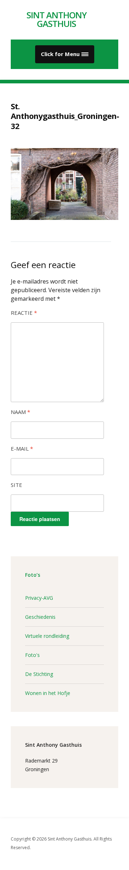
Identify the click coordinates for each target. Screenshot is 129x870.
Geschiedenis (40, 616)
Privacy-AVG (39, 597)
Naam (20, 411)
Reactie (24, 312)
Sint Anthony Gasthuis (57, 19)
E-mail (22, 448)
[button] (64, 54)
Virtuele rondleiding (47, 635)
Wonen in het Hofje (47, 693)
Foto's (32, 655)
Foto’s (32, 574)
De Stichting (39, 674)
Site (16, 484)
